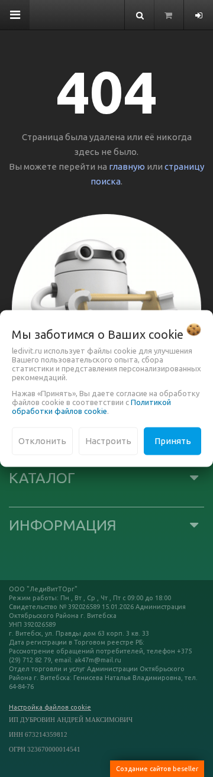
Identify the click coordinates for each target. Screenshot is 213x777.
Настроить (108, 441)
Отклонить (42, 441)
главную (127, 166)
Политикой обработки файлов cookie (91, 406)
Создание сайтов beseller (157, 768)
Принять (172, 441)
